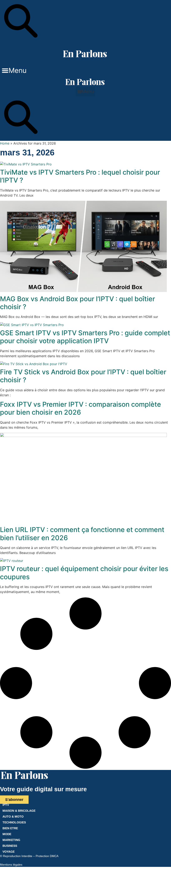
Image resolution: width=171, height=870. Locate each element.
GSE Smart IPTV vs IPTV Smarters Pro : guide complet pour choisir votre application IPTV (85, 337)
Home (4, 143)
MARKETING (11, 840)
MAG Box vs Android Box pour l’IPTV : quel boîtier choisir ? (77, 303)
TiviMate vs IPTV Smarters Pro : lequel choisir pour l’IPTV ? (80, 176)
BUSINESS (10, 845)
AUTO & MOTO (13, 816)
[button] (14, 70)
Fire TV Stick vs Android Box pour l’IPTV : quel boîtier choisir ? (83, 376)
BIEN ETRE (10, 828)
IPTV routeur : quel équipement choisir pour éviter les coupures (84, 573)
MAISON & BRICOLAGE (19, 810)
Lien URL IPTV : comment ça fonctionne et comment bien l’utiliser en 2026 (82, 534)
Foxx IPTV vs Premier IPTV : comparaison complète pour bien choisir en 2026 (80, 408)
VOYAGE (9, 851)
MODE (7, 834)
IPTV (6, 804)
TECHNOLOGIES (14, 822)
